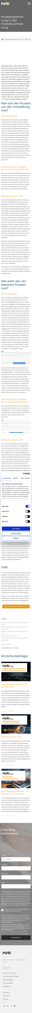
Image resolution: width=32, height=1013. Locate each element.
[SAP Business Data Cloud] (16, 740)
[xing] (18, 1006)
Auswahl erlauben (16, 533)
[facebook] (11, 1006)
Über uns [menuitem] (5, 999)
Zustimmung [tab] (6, 478)
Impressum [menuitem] (6, 992)
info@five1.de (6, 986)
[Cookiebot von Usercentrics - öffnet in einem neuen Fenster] (23, 474)
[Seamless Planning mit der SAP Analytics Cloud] (16, 687)
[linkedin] (4, 1006)
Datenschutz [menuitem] (6, 996)
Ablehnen (16, 538)
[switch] (27, 511)
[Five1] (7, 955)
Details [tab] (15, 478)
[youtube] (14, 1006)
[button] (29, 3)
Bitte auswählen (7, 859)
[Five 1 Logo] (5, 3)
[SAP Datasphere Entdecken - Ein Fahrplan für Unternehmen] (16, 792)
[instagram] (7, 1006)
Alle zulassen (16, 528)
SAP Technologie (9, 636)
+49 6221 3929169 (8, 983)
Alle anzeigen (6, 644)
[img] (26, 39)
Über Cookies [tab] (25, 478)
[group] (16, 39)
